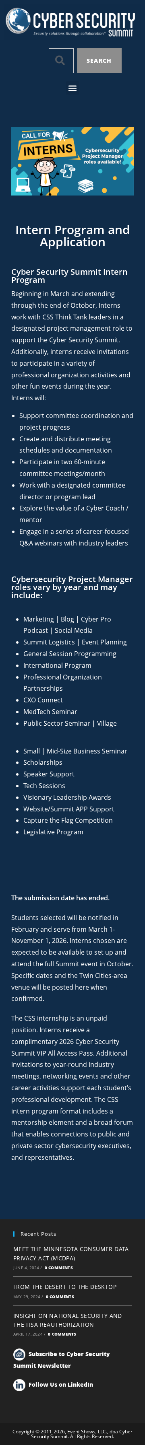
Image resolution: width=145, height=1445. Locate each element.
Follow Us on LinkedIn (61, 1384)
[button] (72, 88)
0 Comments (59, 1267)
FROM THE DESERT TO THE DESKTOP (64, 1287)
